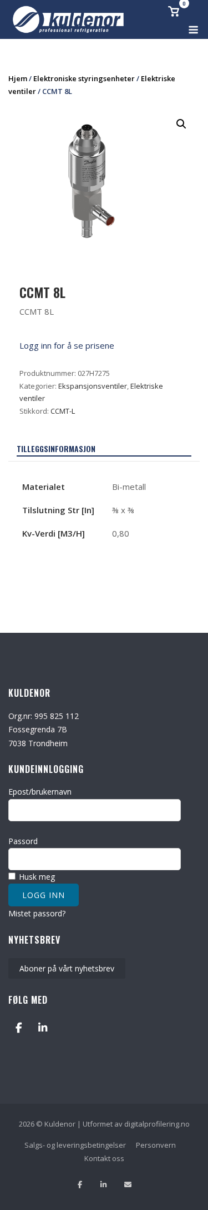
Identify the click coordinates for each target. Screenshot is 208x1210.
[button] (181, 124)
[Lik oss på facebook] (79, 1185)
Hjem (17, 78)
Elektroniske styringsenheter (84, 78)
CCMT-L (62, 411)
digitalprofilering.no (157, 1124)
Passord (23, 841)
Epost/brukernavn (40, 791)
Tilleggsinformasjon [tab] (56, 448)
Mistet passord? (36, 913)
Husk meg (36, 876)
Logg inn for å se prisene (66, 345)
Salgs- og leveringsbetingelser (75, 1145)
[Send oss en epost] (128, 1185)
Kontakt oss (104, 1158)
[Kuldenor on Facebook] (18, 1028)
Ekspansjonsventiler (92, 386)
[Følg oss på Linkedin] (103, 1185)
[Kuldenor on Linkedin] (42, 1028)
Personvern (156, 1145)
